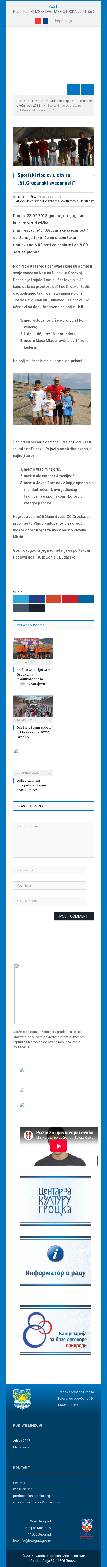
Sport (89, 201)
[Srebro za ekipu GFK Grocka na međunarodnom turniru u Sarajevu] (33, 651)
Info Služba (26, 197)
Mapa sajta (21, 1447)
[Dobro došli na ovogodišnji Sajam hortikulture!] (33, 761)
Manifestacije (72, 201)
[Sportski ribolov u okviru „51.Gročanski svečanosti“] (53, 147)
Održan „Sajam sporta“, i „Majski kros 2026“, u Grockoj (35, 732)
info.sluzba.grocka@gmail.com (36, 1502)
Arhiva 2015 (21, 1441)
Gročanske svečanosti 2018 (37, 201)
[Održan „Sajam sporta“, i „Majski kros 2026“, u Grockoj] (33, 708)
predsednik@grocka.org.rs (33, 1496)
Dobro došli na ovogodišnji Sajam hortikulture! (31, 785)
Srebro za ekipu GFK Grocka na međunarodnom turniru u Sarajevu (34, 676)
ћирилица (63, 21)
